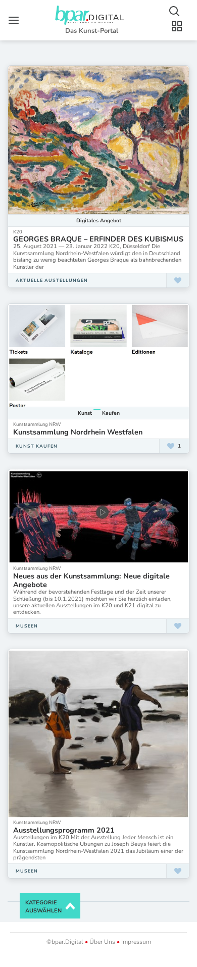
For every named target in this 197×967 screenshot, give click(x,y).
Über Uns (102, 942)
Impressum (135, 942)
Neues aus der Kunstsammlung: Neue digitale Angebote (91, 580)
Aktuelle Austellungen (52, 280)
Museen (27, 626)
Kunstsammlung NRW (37, 424)
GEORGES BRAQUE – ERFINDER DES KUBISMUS (98, 239)
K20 (17, 231)
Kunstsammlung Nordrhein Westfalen (77, 432)
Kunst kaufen (37, 446)
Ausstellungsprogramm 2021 (64, 830)
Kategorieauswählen (43, 906)
